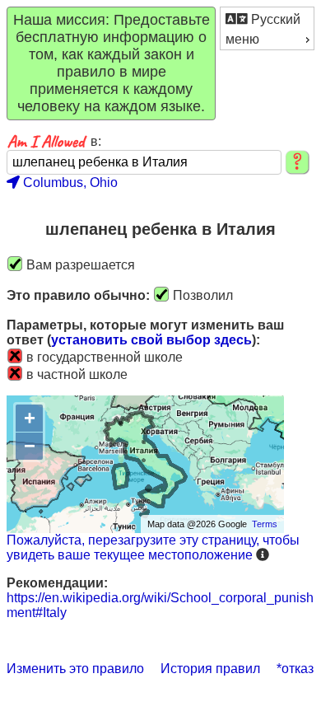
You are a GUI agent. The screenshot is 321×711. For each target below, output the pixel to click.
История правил (210, 669)
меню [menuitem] (242, 39)
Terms (264, 524)
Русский (274, 19)
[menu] (267, 28)
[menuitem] (267, 18)
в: (96, 141)
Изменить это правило (75, 669)
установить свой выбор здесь (151, 340)
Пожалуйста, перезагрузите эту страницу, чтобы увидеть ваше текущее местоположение (153, 547)
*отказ (295, 669)
